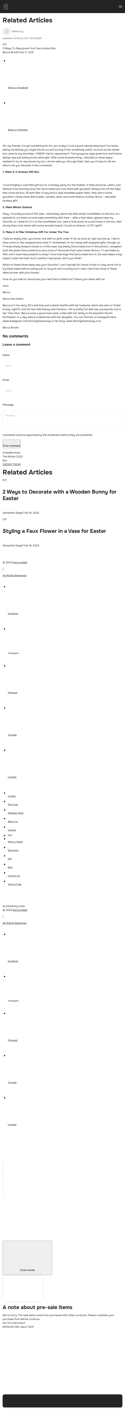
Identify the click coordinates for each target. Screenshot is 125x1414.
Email (6, 380)
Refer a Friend (15, 841)
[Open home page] (6, 6)
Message (8, 404)
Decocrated (20, 562)
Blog (10, 867)
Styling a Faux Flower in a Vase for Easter (54, 531)
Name (6, 355)
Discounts (13, 850)
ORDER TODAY (12, 464)
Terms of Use (14, 884)
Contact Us (14, 875)
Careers (12, 830)
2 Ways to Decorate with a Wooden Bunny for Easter (60, 495)
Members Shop (15, 813)
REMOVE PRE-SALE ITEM (18, 1327)
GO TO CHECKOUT (14, 1323)
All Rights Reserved (14, 575)
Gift (10, 858)
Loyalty (12, 796)
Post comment (11, 445)
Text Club (13, 804)
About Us (13, 821)
